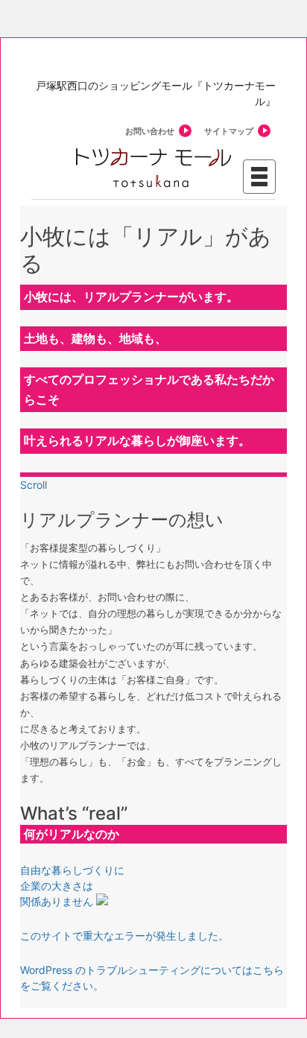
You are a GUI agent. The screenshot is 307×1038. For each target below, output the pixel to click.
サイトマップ (228, 131)
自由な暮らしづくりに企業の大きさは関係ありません (72, 886)
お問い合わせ (149, 131)
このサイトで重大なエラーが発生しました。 (124, 935)
